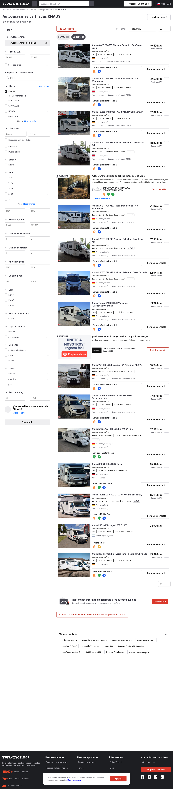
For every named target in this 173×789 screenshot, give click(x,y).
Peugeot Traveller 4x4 (115, 652)
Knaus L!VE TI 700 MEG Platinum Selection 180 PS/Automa (115, 207)
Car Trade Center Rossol (103, 453)
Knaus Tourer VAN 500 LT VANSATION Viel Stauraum (117, 112)
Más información (74, 780)
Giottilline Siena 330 (93, 652)
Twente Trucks (99, 543)
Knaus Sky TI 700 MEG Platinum (94, 640)
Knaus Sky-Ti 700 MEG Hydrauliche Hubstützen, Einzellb (119, 554)
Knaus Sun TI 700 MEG (146, 640)
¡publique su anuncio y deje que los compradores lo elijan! (120, 336)
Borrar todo (27, 422)
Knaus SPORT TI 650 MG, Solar (107, 464)
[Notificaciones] (112, 3)
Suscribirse (160, 601)
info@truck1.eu (148, 762)
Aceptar (118, 779)
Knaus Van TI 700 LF (69, 646)
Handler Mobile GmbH (102, 483)
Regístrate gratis (157, 350)
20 (161, 28)
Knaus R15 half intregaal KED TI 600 (109, 525)
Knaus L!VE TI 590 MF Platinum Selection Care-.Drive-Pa (119, 272)
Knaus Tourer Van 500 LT (70, 652)
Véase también (68, 634)
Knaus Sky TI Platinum (90, 646)
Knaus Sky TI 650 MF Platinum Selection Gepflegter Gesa (117, 46)
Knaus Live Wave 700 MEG (122, 640)
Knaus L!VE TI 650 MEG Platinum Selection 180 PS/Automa (115, 80)
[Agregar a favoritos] (166, 46)
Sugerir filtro (19, 412)
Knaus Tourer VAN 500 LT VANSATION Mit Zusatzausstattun (112, 397)
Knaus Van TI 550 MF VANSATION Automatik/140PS (117, 365)
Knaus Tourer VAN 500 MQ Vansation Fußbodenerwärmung (110, 304)
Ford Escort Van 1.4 (69, 640)
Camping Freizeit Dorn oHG (105, 67)
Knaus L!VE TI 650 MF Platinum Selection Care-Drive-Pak (118, 144)
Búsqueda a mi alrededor (19, 139)
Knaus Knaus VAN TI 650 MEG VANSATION (112, 429)
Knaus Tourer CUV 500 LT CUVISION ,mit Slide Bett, (117, 494)
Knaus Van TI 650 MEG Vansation (131, 646)
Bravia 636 (108, 646)
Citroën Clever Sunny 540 (139, 652)
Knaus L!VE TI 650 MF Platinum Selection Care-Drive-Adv (118, 240)
